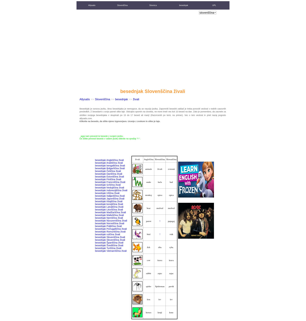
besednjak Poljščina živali (108, 226)
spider (148, 286)
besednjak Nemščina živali (109, 218)
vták (171, 234)
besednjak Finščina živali (108, 179)
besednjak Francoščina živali (110, 182)
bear (148, 208)
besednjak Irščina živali (107, 193)
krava (160, 260)
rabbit (148, 273)
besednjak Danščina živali (108, 174)
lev (159, 299)
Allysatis (91, 5)
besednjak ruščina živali (107, 234)
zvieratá (171, 168)
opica (160, 195)
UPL (214, 5)
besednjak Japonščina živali (109, 198)
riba (159, 247)
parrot (148, 221)
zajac (171, 273)
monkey (148, 195)
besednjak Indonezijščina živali (111, 190)
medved (159, 208)
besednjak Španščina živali (109, 242)
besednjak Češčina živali (108, 171)
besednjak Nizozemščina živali (111, 220)
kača (160, 182)
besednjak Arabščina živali (109, 163)
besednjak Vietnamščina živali (111, 251)
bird (148, 234)
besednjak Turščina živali (108, 248)
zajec (160, 273)
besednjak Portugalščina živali (111, 229)
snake (148, 182)
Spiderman (159, 286)
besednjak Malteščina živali (109, 215)
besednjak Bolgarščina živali (110, 168)
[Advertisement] (207, 51)
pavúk (171, 286)
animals (148, 168)
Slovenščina (122, 5)
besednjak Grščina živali (108, 185)
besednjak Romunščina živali (110, 231)
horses (148, 312)
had (171, 182)
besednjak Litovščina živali (109, 209)
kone (171, 312)
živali (136, 99)
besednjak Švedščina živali (109, 245)
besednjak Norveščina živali (109, 223)
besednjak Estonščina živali (109, 176)
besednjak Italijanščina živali (110, 196)
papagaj (171, 221)
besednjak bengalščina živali (110, 165)
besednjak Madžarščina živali (110, 212)
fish (148, 247)
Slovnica (153, 5)
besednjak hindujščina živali (109, 187)
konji (160, 312)
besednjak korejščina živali (109, 204)
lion (148, 299)
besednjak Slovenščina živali (110, 237)
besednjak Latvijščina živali (109, 207)
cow (148, 260)
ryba (171, 247)
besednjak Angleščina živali (109, 160)
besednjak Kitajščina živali (108, 201)
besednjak (183, 5)
